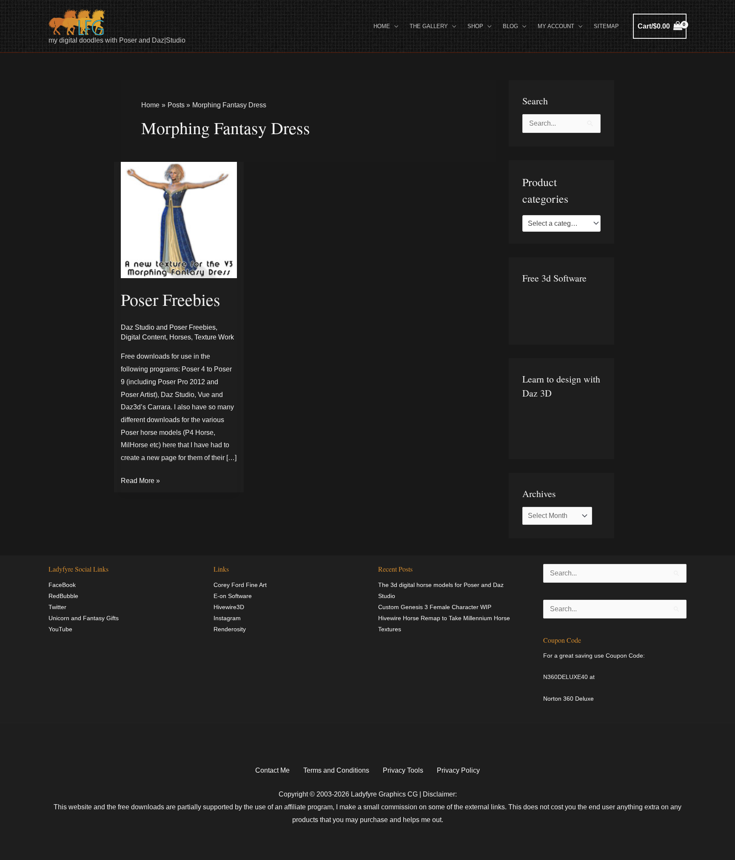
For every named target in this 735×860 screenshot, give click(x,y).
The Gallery (429, 26)
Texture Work (214, 337)
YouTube (60, 629)
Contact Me (272, 770)
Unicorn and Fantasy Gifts (83, 618)
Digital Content (143, 337)
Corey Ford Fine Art (240, 584)
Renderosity (230, 629)
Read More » (140, 479)
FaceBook (62, 584)
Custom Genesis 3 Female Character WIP (434, 607)
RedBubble (63, 596)
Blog (510, 26)
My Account (556, 26)
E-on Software (233, 596)
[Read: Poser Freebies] (179, 219)
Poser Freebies (170, 299)
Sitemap (606, 26)
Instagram (227, 618)
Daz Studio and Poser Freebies (168, 327)
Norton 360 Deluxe (568, 698)
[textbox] (557, 223)
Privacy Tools (403, 770)
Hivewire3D (229, 607)
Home (381, 26)
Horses (180, 337)
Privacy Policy (458, 770)
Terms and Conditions (336, 770)
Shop (475, 26)
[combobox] (561, 223)
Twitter (57, 607)
